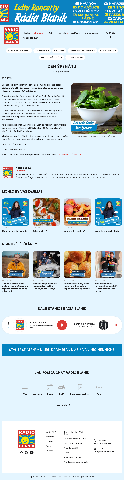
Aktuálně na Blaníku (19, 50)
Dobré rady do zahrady (82, 50)
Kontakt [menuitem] (62, 33)
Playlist (49, 446)
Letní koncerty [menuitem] (91, 33)
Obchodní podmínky (73, 443)
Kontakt (67, 452)
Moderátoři (51, 432)
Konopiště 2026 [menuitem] (31, 38)
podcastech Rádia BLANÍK (70, 154)
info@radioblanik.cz (104, 451)
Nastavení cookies (72, 457)
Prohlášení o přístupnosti (76, 462)
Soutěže (49, 450)
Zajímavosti (42, 50)
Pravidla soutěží (71, 448)
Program (50, 436)
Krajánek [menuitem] (75, 33)
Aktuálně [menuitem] (38, 33)
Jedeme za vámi (75, 57)
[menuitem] (110, 37)
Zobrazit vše (60, 405)
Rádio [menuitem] (50, 33)
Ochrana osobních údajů (75, 438)
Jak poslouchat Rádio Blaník (74, 433)
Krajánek (59, 50)
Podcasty (50, 441)
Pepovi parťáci (108, 50)
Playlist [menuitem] (26, 33)
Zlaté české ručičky (51, 57)
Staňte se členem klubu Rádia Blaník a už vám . (62, 349)
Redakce (21, 170)
